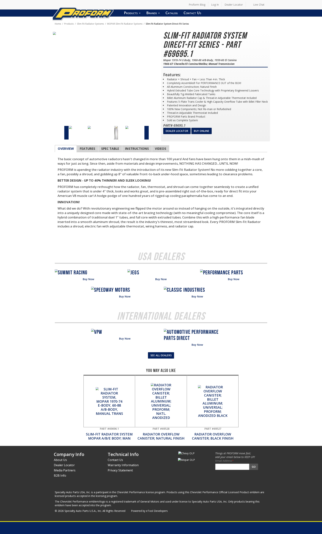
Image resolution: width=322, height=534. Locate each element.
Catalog (171, 12)
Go (254, 466)
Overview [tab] (66, 148)
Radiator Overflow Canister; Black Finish (212, 433)
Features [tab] (87, 148)
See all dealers (161, 355)
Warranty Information (123, 465)
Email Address (223, 460)
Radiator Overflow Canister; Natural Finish (161, 433)
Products (131, 12)
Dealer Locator (234, 4)
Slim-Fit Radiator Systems (90, 23)
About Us (60, 460)
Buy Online (201, 131)
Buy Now (88, 279)
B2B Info (60, 475)
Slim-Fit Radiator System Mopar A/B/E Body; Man (109, 433)
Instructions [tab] (137, 148)
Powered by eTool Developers (149, 511)
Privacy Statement (120, 470)
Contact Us (192, 12)
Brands (152, 12)
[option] (78, 127)
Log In (215, 4)
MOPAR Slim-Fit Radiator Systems (125, 23)
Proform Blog (197, 4)
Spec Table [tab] (110, 148)
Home (58, 23)
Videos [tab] (160, 148)
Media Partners (64, 470)
